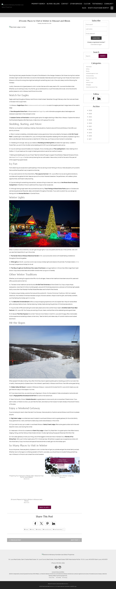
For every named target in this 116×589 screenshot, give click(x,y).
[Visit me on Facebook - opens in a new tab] (93, 98)
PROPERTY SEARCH (38, 4)
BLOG (84, 8)
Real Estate (89, 66)
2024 (90, 117)
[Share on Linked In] (53, 523)
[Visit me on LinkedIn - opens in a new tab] (99, 98)
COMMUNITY (108, 4)
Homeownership (90, 75)
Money (87, 80)
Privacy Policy (51, 577)
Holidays (39, 529)
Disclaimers (67, 586)
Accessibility (58, 577)
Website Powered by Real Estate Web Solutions (58, 583)
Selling (87, 69)
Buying (87, 71)
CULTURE (87, 4)
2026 (90, 110)
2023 (90, 120)
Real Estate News (58, 529)
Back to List (44, 507)
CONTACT (64, 4)
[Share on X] (41, 523)
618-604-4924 (60, 563)
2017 (90, 139)
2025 (90, 114)
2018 (90, 136)
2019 (90, 133)
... (64, 529)
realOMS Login (73, 586)
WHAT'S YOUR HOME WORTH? (98, 8)
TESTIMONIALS (97, 4)
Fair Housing (64, 577)
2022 (90, 123)
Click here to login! (96, 44)
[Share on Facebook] (35, 523)
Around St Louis (47, 529)
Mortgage (88, 84)
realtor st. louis (89, 82)
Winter (32, 529)
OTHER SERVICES (76, 4)
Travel (26, 529)
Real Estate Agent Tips (91, 78)
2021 (90, 126)
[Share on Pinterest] (47, 523)
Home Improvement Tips (91, 87)
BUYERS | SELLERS (53, 4)
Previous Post (15, 540)
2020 (90, 129)
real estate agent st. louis (92, 73)
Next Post (75, 540)
